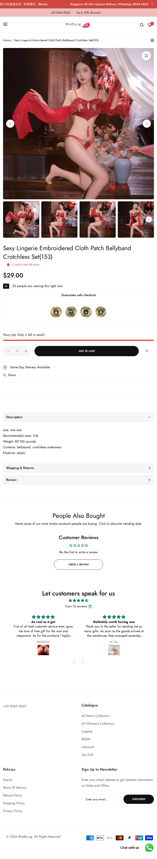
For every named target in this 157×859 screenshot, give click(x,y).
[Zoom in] (146, 55)
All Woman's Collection (98, 723)
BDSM (86, 739)
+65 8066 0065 (14, 706)
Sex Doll (87, 754)
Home (6, 40)
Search (7, 779)
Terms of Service (14, 787)
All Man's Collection (95, 715)
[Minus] (8, 351)
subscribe (138, 799)
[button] (147, 124)
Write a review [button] (78, 564)
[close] (152, 4)
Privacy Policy (12, 811)
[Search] (142, 24)
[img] (78, 600)
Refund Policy (12, 795)
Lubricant (88, 747)
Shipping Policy (14, 803)
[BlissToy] (78, 24)
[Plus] (25, 351)
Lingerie (87, 731)
